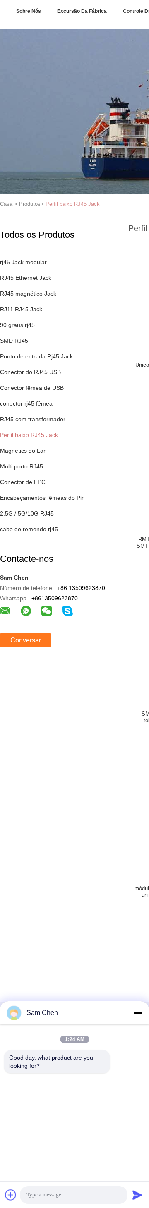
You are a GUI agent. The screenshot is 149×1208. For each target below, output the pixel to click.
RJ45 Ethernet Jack (25, 278)
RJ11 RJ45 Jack (21, 309)
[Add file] (11, 1195)
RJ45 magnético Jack (28, 293)
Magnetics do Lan (23, 450)
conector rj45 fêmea (26, 403)
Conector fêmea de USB (32, 387)
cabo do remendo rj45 (29, 529)
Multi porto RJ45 (21, 466)
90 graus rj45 (17, 325)
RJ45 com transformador (32, 419)
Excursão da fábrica (82, 11)
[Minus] (137, 1013)
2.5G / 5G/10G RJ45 (27, 513)
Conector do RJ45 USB (30, 372)
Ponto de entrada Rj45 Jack (36, 356)
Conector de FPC (23, 482)
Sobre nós (28, 11)
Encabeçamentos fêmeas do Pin (42, 497)
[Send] (137, 1195)
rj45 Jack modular (23, 262)
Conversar (25, 640)
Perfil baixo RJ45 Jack (73, 204)
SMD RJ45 (14, 340)
